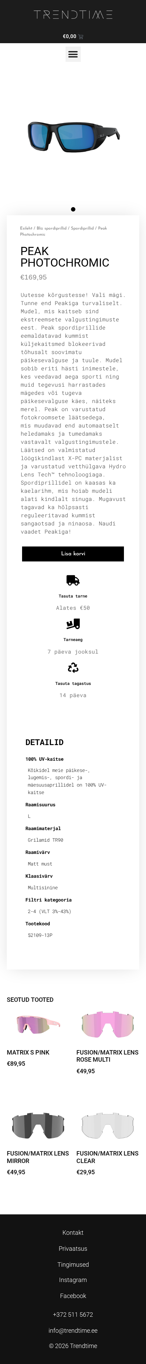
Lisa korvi (73, 554)
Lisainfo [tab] (42, 720)
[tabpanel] (73, 136)
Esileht (26, 228)
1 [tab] (73, 209)
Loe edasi (24, 1082)
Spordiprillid (82, 228)
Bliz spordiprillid (52, 228)
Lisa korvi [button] (93, 1090)
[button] (73, 54)
